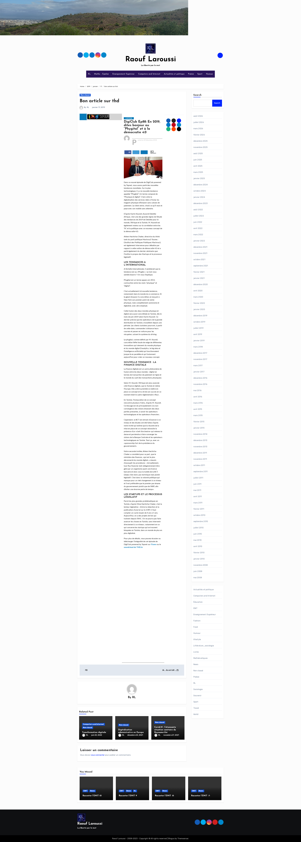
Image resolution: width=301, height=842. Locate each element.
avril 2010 (197, 546)
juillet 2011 (198, 478)
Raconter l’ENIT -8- (164, 796)
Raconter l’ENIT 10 (92, 796)
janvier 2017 (198, 372)
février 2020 (199, 303)
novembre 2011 (200, 459)
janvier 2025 (199, 178)
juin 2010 (197, 534)
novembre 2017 (200, 359)
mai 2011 (197, 490)
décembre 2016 (200, 378)
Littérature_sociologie (203, 646)
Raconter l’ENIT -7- (200, 796)
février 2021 (198, 272)
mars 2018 (198, 347)
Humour (209, 74)
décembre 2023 (200, 203)
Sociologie (198, 689)
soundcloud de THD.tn (133, 547)
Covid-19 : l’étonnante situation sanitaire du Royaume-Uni (165, 729)
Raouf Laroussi (150, 59)
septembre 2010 (200, 521)
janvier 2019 (199, 340)
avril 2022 (198, 228)
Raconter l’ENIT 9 (128, 796)
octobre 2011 (199, 465)
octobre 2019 (199, 322)
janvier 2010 (199, 559)
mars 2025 (198, 172)
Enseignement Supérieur (123, 74)
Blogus (171, 838)
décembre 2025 (200, 141)
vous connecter (98, 755)
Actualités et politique (174, 74)
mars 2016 (198, 403)
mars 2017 (198, 365)
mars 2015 (198, 415)
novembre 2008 (200, 565)
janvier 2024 (199, 197)
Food (195, 627)
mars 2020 (198, 297)
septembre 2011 (200, 471)
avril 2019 (197, 334)
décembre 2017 (200, 353)
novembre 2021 (200, 253)
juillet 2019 (198, 328)
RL (89, 74)
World (195, 714)
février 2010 (198, 552)
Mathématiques (200, 658)
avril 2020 (198, 291)
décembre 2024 (200, 185)
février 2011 (198, 509)
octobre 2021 (199, 259)
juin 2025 (197, 160)
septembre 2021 (200, 266)
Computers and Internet (149, 74)
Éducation (198, 602)
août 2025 (198, 153)
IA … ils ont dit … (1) (170, 670)
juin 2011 (197, 484)
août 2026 (198, 116)
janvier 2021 (199, 278)
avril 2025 (197, 166)
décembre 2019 (200, 316)
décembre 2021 (200, 247)
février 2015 (198, 422)
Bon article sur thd (99, 101)
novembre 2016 (200, 384)
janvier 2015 (198, 428)
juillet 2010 (198, 528)
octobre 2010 (199, 515)
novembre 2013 (200, 446)
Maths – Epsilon (101, 74)
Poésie (191, 74)
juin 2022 (197, 222)
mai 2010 (197, 540)
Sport (199, 74)
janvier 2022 (199, 241)
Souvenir (197, 695)
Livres (196, 652)
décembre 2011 (200, 453)
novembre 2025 (200, 147)
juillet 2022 (198, 216)
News (195, 664)
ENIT (195, 608)
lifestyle (197, 639)
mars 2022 (198, 234)
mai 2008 (197, 577)
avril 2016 (197, 397)
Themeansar (182, 838)
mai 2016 (197, 390)
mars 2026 (198, 128)
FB (86, 670)
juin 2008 (197, 571)
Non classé (85, 95)
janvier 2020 (199, 309)
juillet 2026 (198, 122)
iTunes (153, 544)
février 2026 (199, 135)
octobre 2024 (199, 191)
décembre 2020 (200, 284)
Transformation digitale (94, 732)
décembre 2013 (200, 440)
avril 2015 (197, 409)
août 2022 (198, 209)
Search (197, 95)
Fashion (196, 621)
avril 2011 (197, 496)
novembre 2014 (200, 434)
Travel (196, 708)
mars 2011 (197, 503)
